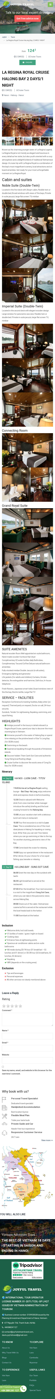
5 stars (20, 1006)
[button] (25, 867)
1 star (4, 1006)
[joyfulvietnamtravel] (18, 4)
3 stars (12, 1006)
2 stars (8, 1006)
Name (5, 1030)
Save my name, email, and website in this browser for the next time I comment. (27, 1072)
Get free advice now (28, 18)
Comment (7, 1010)
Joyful (4, 37)
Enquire (29, 62)
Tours (13, 37)
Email (5, 1043)
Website (5, 1055)
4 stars (16, 1006)
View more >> (47, 1140)
